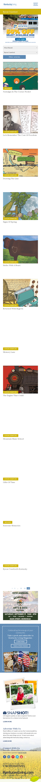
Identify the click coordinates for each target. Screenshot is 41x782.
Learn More (7, 721)
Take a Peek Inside (20, 646)
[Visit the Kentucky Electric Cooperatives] (14, 765)
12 (25, 588)
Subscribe (20, 641)
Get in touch (22, 752)
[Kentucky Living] (10, 4)
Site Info (18, 775)
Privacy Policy (11, 775)
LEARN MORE (7, 741)
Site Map (24, 775)
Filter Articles (14, 57)
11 (21, 588)
